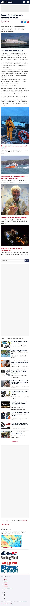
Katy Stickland (5, 21)
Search (26, 260)
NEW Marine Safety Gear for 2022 (19, 341)
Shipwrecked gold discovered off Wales (14, 218)
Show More (6, 524)
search (21, 50)
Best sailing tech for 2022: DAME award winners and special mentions (19, 393)
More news (15, 441)
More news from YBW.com (12, 338)
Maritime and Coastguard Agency (12, 50)
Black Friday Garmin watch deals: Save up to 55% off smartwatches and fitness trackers (20, 362)
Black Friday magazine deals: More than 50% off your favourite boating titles (20, 403)
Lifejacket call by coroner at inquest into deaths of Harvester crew (14, 177)
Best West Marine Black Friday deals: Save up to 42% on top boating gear (18, 371)
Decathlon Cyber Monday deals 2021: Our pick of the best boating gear (19, 352)
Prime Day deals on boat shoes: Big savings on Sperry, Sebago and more (19, 424)
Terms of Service (7, 521)
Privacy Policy (24, 520)
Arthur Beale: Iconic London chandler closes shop (18, 432)
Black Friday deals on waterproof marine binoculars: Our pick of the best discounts (19, 382)
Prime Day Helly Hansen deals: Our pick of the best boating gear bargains (20, 414)
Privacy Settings (10, 603)
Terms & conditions (23, 601)
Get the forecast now (6, 547)
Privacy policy (3, 603)
